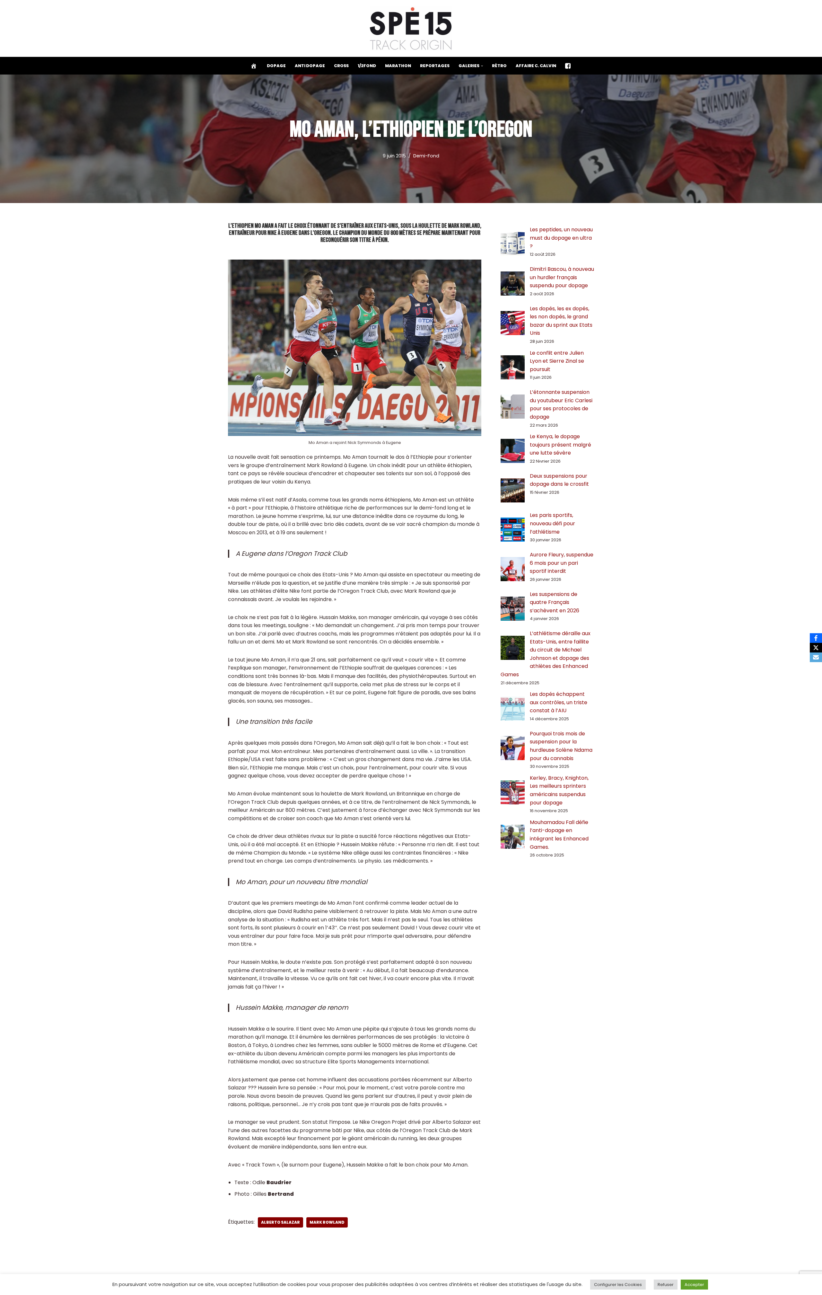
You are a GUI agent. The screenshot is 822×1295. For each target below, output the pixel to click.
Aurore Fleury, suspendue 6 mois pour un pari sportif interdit (561, 563)
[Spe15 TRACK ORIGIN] (411, 28)
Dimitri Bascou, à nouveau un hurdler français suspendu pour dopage (562, 277)
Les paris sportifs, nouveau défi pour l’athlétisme (552, 523)
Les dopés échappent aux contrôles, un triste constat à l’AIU (558, 702)
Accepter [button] (694, 1285)
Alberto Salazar (280, 1222)
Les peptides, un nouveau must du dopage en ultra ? (561, 238)
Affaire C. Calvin (536, 65)
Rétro (499, 65)
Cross (341, 65)
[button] (482, 66)
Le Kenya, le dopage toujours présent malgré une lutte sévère (560, 445)
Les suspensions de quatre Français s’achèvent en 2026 (554, 602)
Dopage (276, 65)
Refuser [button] (666, 1285)
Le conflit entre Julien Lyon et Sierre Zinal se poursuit (557, 361)
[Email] (816, 657)
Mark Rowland (327, 1222)
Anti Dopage (310, 65)
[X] (816, 647)
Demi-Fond (426, 156)
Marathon (398, 65)
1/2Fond (367, 65)
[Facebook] (816, 638)
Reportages (435, 65)
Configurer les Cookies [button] (618, 1285)
